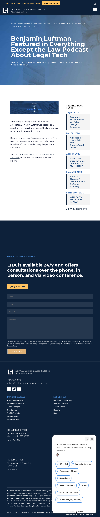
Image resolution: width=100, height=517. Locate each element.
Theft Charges (13, 407)
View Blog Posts (76, 209)
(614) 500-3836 (51, 3)
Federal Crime (13, 419)
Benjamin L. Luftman (62, 400)
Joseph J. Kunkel (60, 403)
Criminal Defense (15, 400)
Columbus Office (17, 430)
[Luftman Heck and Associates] (23, 13)
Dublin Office (15, 460)
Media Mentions (25, 23)
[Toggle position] (87, 439)
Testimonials (59, 407)
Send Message (17, 351)
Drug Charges (13, 416)
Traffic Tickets (13, 413)
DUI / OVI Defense (15, 403)
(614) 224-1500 (13, 470)
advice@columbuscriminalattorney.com (27, 383)
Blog (55, 413)
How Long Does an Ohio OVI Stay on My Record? (77, 162)
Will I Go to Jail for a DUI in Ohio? (77, 199)
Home (13, 23)
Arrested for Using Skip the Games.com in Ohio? (77, 143)
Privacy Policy (12, 346)
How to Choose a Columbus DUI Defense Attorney (77, 181)
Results (56, 410)
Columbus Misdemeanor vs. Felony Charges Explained (77, 122)
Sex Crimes (12, 410)
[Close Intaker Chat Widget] (92, 439)
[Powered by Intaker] (79, 512)
